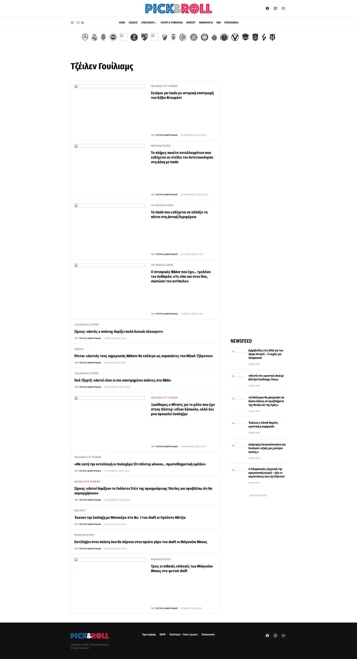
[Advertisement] (258, 553)
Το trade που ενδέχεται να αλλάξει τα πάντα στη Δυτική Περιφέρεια (179, 214)
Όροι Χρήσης (149, 634)
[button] (77, 22)
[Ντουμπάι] (173, 37)
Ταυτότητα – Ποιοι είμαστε (183, 634)
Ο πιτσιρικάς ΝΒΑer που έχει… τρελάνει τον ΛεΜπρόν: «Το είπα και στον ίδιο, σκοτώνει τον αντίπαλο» (181, 276)
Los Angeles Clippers (86, 324)
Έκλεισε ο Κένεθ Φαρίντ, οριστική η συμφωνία (263, 424)
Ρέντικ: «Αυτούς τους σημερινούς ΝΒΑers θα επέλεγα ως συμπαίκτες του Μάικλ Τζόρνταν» (143, 356)
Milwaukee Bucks (161, 145)
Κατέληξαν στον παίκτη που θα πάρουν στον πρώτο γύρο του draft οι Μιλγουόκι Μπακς (140, 542)
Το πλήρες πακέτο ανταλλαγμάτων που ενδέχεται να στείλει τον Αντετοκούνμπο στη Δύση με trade (182, 157)
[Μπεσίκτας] (272, 37)
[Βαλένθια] (103, 37)
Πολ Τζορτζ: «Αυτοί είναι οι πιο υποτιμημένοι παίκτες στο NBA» (122, 380)
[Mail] (283, 8)
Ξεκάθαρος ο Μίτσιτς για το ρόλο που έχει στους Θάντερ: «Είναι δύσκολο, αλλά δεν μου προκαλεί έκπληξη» (183, 409)
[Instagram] (275, 8)
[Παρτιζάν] (214, 37)
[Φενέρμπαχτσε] (113, 37)
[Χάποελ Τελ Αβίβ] (134, 37)
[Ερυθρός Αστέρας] (164, 37)
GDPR (162, 634)
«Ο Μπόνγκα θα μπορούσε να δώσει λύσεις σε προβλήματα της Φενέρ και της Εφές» (266, 401)
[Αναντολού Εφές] (255, 37)
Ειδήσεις (78, 349)
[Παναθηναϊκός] (123, 37)
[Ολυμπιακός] (85, 37)
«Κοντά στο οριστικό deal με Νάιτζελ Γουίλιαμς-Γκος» (266, 377)
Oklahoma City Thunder (164, 86)
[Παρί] (224, 37)
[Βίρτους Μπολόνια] (235, 37)
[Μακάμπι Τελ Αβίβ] (183, 37)
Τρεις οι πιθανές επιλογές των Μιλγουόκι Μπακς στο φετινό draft (182, 568)
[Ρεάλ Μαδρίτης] (94, 37)
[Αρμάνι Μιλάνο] (204, 37)
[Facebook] (267, 8)
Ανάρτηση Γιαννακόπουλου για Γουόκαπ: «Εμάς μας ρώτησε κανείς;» (267, 448)
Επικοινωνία (208, 634)
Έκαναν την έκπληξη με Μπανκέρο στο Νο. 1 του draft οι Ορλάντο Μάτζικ (130, 517)
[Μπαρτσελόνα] (155, 37)
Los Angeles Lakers (162, 205)
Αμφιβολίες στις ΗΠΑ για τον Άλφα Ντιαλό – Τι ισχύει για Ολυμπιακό (265, 354)
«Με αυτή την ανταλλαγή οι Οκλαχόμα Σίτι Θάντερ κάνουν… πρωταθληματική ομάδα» (140, 464)
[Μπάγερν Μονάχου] (193, 37)
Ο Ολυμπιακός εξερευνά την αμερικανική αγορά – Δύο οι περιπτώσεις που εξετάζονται (266, 472)
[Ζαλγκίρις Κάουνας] (144, 37)
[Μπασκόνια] (245, 37)
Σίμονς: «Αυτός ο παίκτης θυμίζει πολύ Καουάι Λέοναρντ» (118, 331)
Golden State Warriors (87, 481)
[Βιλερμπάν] (264, 37)
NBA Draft (80, 510)
